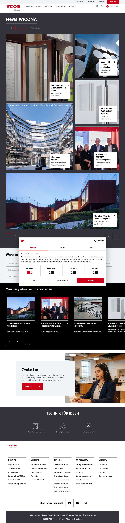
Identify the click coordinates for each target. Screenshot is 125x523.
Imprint (56, 515)
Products (29, 6)
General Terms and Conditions (72, 515)
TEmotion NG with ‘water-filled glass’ (18, 324)
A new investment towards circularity (85, 324)
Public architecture (14, 276)
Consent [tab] (33, 247)
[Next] (17, 342)
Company (72, 6)
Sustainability (61, 6)
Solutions (39, 6)
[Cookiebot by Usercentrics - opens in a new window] (95, 241)
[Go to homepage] (13, 8)
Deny (34, 280)
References (49, 6)
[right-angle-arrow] (109, 236)
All (11, 28)
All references (35, 28)
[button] (9, 236)
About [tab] (92, 247)
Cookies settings (90, 515)
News (21, 28)
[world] (97, 6)
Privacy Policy (47, 515)
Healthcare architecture (15, 270)
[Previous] (10, 342)
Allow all (91, 280)
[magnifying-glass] (102, 6)
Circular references (14, 264)
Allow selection (62, 280)
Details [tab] (62, 247)
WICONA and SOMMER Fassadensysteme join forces (51, 324)
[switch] (51, 272)
